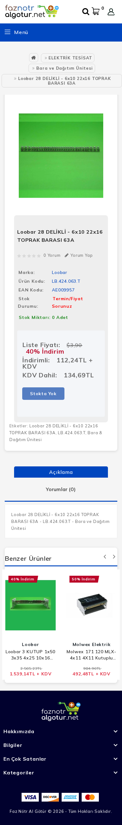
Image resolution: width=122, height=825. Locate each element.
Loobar (59, 272)
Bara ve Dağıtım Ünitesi (64, 68)
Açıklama (61, 472)
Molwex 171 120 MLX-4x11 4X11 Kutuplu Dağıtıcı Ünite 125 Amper (91, 655)
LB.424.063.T (71, 432)
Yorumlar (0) (61, 489)
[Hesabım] (111, 12)
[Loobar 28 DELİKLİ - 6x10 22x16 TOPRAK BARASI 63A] (61, 156)
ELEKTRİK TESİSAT (70, 57)
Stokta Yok (43, 393)
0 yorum (52, 255)
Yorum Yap (81, 255)
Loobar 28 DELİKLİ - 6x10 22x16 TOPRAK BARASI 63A (64, 81)
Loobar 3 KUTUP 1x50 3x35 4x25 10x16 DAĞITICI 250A (30, 655)
